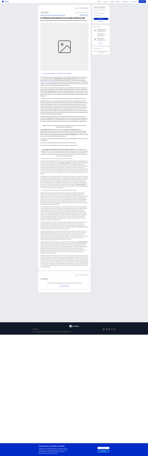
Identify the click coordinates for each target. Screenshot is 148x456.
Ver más (100, 43)
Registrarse (103, 447)
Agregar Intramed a (83, 15)
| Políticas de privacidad (46, 331)
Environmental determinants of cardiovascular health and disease (57, 73)
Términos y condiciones (36, 331)
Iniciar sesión (103, 451)
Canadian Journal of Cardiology (46, 82)
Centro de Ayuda (35, 329)
